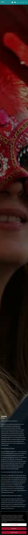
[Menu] (26, 2)
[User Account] (23, 2)
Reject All (14, 528)
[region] (14, 523)
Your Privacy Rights (14, 524)
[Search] (21, 2)
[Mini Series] (15, 2)
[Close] (26, 513)
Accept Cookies (14, 532)
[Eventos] (12, 2)
